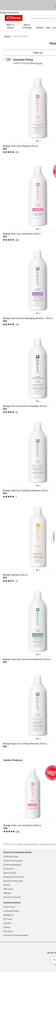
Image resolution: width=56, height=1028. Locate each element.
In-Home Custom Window (15, 935)
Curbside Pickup (11, 911)
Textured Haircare (46, 844)
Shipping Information (13, 876)
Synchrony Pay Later (13, 880)
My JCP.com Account (13, 860)
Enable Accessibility (9, 12)
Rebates (7, 893)
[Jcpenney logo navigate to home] (14, 18)
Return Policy (9, 872)
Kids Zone (8, 931)
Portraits (7, 923)
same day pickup (23, 59)
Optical (6, 927)
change (38, 63)
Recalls (6, 884)
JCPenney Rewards (12, 864)
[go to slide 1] (37, 141)
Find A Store (9, 906)
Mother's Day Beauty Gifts (27, 844)
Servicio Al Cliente (12, 897)
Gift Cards (8, 889)
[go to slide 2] (39, 141)
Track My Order (10, 856)
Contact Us (8, 868)
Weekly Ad (8, 915)
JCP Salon (7, 919)
